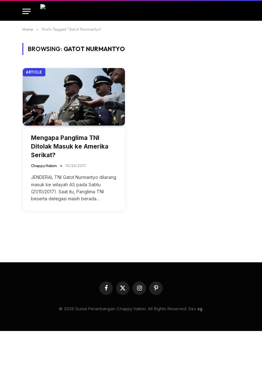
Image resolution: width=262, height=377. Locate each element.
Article (34, 72)
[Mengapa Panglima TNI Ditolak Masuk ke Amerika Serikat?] (74, 97)
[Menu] (26, 11)
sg (199, 308)
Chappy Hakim (44, 165)
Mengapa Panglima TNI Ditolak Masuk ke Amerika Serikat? (69, 146)
